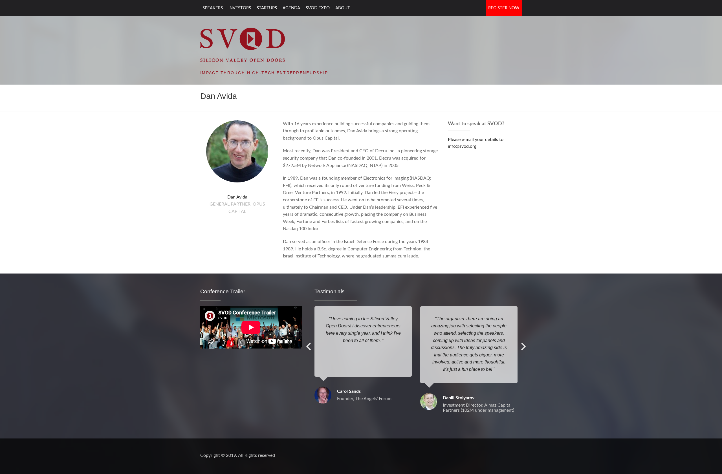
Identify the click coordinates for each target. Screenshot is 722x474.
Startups (267, 8)
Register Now (504, 8)
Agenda (291, 8)
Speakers (212, 8)
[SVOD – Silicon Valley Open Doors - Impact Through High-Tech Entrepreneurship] (242, 44)
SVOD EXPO (318, 8)
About (342, 8)
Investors (239, 8)
